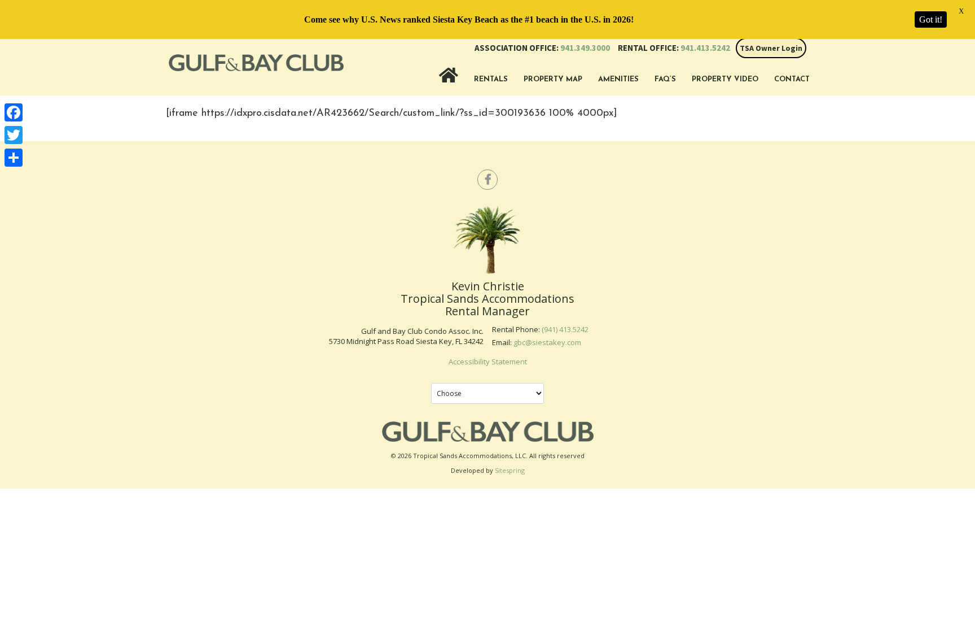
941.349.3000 (542, 47)
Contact (792, 79)
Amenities (618, 79)
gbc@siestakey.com (547, 342)
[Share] (13, 157)
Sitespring (510, 470)
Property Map (553, 79)
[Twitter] (13, 135)
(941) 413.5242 (565, 329)
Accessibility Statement (488, 361)
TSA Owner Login (771, 48)
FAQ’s (665, 79)
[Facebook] (13, 112)
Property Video (725, 79)
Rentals (491, 79)
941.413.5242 (674, 47)
